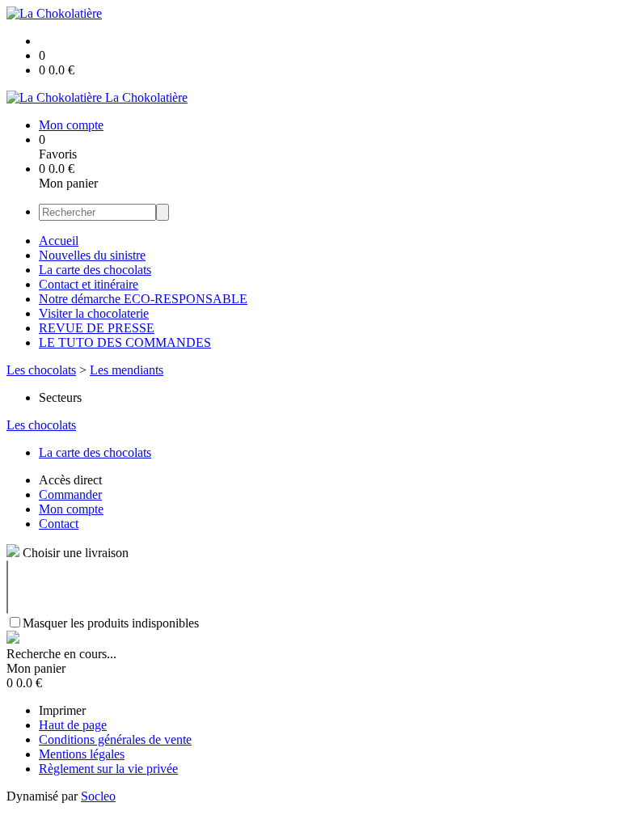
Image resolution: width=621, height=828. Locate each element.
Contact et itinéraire (88, 284)
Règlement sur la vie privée (108, 768)
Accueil (58, 240)
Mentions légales (82, 754)
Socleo (98, 796)
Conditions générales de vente (115, 739)
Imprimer (62, 710)
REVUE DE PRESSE (96, 328)
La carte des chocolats (95, 270)
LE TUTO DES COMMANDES (125, 342)
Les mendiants (126, 370)
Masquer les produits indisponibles (111, 623)
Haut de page (73, 725)
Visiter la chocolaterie (94, 313)
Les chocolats (41, 370)
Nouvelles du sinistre (92, 255)
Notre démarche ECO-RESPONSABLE (143, 299)
